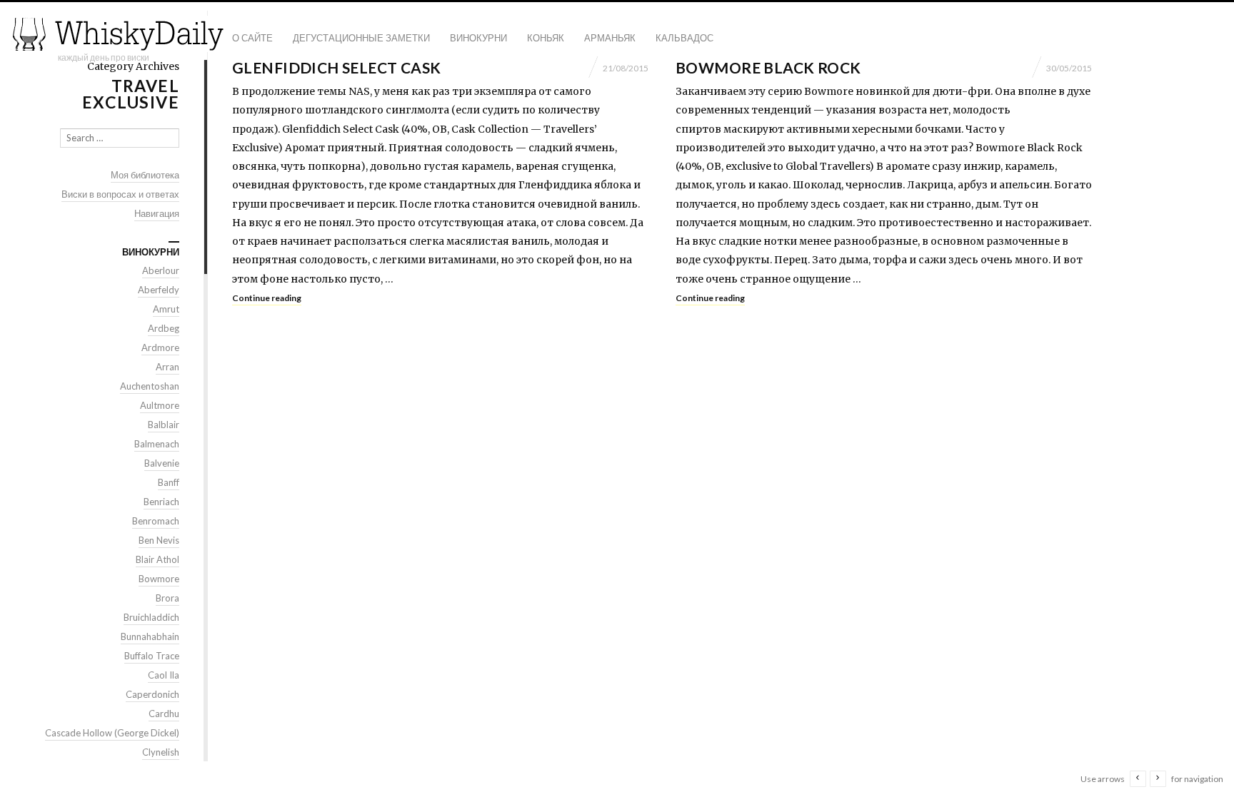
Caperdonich (152, 694)
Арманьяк (610, 38)
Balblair (163, 424)
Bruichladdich (151, 617)
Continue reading (266, 298)
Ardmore (160, 347)
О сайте (252, 38)
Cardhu (164, 713)
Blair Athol (157, 559)
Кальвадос (684, 38)
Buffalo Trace (151, 655)
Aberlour (160, 270)
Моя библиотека (145, 175)
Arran (167, 366)
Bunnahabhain (150, 636)
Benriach (161, 501)
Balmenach (156, 444)
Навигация (156, 213)
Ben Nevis (159, 540)
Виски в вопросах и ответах (120, 194)
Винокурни (478, 38)
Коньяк (545, 38)
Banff (168, 482)
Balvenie (161, 463)
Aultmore (159, 405)
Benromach (155, 521)
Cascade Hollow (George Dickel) (112, 732)
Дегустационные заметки (361, 38)
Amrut (166, 309)
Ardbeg (163, 328)
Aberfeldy (158, 289)
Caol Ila (163, 675)
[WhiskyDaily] (118, 34)
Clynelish (160, 752)
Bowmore (159, 578)
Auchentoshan (149, 386)
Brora (167, 598)
